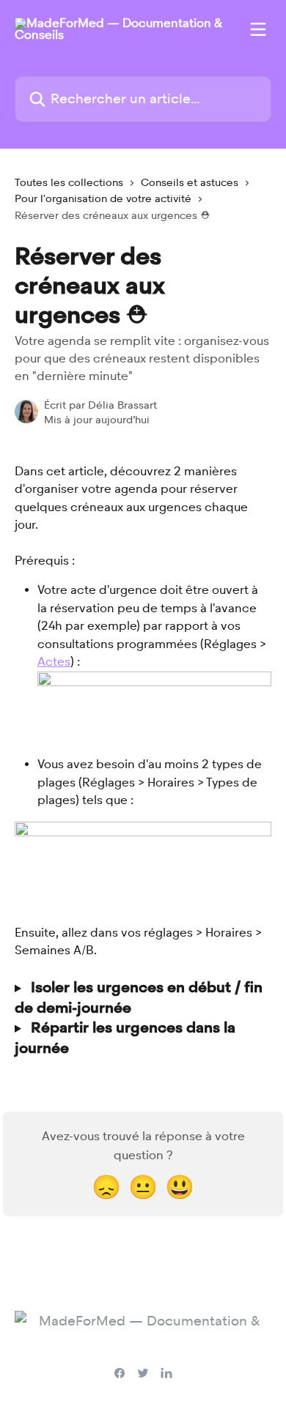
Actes (53, 662)
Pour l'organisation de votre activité (103, 199)
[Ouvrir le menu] (258, 29)
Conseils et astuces (189, 182)
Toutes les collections (69, 182)
